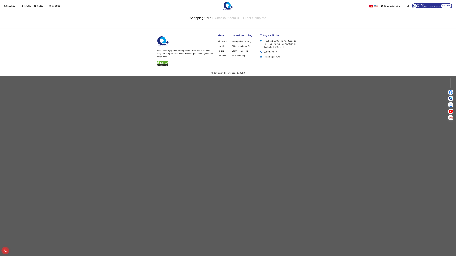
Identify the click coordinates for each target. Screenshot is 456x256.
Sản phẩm (10, 6)
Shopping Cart (200, 18)
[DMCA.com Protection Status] (163, 63)
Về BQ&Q (56, 6)
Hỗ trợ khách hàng (391, 6)
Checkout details (227, 18)
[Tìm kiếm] (408, 5)
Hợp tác (27, 6)
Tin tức (40, 6)
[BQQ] (228, 6)
